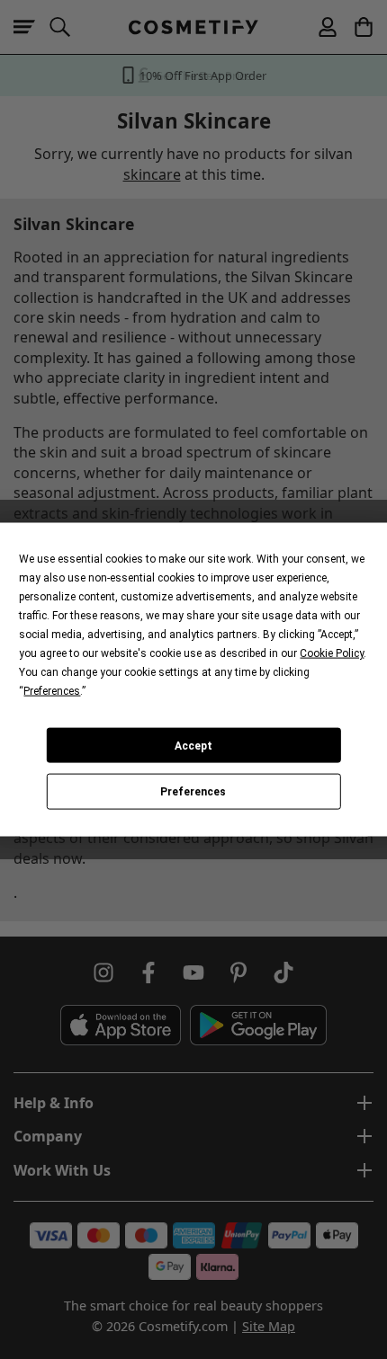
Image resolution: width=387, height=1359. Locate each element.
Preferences (193, 792)
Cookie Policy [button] (332, 653)
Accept (193, 745)
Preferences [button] (51, 691)
